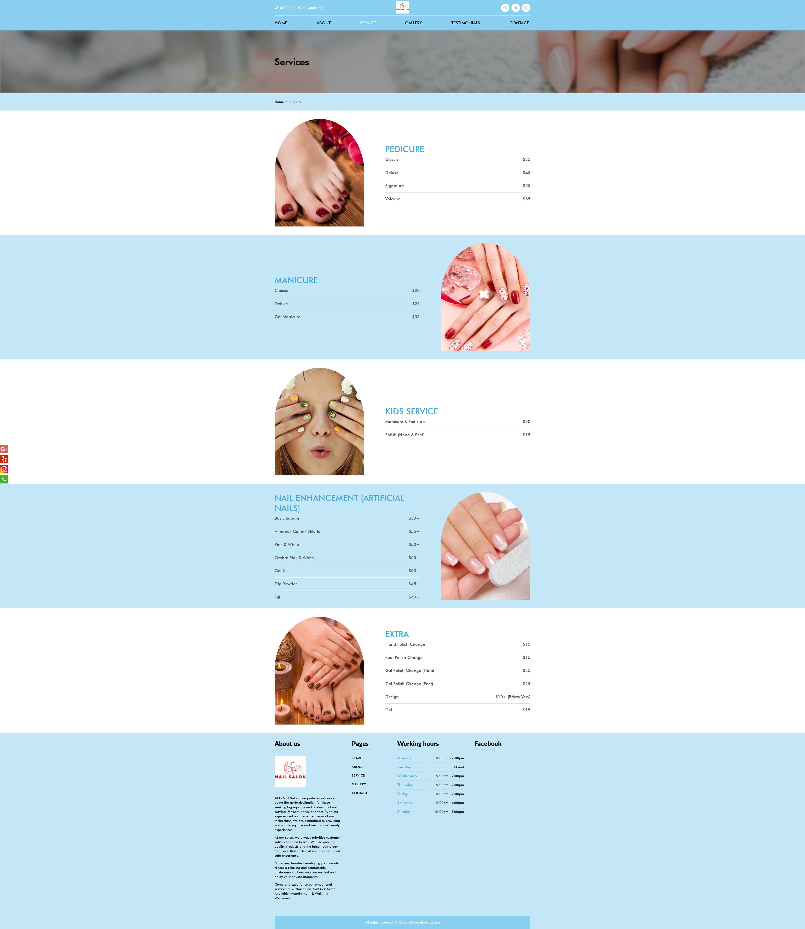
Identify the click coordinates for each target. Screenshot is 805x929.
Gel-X (280, 571)
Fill (277, 597)
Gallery (413, 22)
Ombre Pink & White (294, 558)
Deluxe (392, 172)
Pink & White (287, 544)
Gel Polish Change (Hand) (410, 670)
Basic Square (287, 518)
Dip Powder (286, 584)
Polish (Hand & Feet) (405, 435)
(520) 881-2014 (301, 8)
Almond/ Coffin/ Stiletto (298, 531)
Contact (519, 22)
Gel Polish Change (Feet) (409, 684)
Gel (388, 710)
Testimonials (465, 22)
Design (392, 697)
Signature (394, 185)
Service (368, 22)
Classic (392, 159)
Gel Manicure (287, 317)
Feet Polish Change (404, 657)
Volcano (392, 199)
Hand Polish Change (405, 644)
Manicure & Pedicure (405, 421)
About (324, 22)
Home (281, 22)
